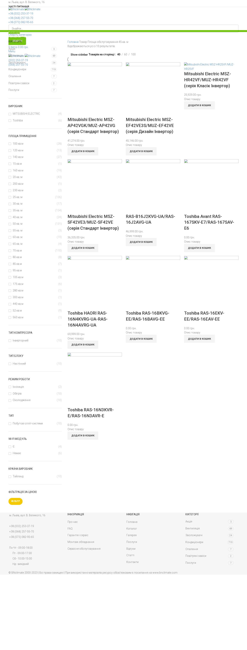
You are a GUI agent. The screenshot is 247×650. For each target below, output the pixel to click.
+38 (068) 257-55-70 (20, 17)
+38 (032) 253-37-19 (21, 526)
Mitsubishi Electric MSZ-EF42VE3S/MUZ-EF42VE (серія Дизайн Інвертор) (150, 125)
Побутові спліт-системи (28, 423)
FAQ (70, 528)
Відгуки (130, 548)
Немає (17, 453)
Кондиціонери (17, 69)
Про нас (73, 521)
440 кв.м (18, 303)
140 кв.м (18, 156)
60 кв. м (17, 237)
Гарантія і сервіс (78, 535)
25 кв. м (17, 197)
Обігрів (17, 393)
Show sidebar (79, 54)
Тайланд (18, 476)
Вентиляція (15, 55)
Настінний (19, 363)
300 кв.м (18, 297)
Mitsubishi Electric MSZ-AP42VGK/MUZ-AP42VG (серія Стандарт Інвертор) (93, 125)
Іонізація (18, 386)
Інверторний (20, 340)
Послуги (13, 89)
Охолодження (21, 400)
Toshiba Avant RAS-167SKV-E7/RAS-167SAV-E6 (209, 222)
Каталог (131, 528)
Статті (130, 555)
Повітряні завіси (18, 83)
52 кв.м (17, 310)
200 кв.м (18, 183)
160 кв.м (18, 170)
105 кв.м (18, 277)
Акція (11, 48)
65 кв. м (17, 243)
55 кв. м (17, 230)
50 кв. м (17, 223)
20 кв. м (17, 177)
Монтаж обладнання (81, 541)
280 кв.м (18, 290)
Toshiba (18, 120)
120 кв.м (18, 150)
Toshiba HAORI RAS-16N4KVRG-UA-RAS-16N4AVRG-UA (87, 319)
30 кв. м (17, 203)
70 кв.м (17, 250)
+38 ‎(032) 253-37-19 (20, 13)
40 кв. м (17, 217)
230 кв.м (18, 190)
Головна (73, 41)
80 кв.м (17, 257)
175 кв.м (18, 283)
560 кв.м (18, 317)
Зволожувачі (16, 62)
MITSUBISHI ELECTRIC (26, 113)
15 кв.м (17, 163)
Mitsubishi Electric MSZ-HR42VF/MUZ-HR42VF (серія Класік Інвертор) (207, 79)
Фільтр (15, 501)
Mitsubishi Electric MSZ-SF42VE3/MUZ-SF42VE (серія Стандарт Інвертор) (93, 222)
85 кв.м (17, 263)
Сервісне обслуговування (84, 548)
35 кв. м (17, 210)
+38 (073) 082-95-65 (20, 22)
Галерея (131, 535)
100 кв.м (18, 143)
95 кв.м (17, 270)
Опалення (14, 76)
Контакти (132, 562)
